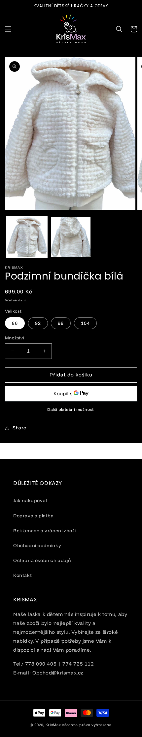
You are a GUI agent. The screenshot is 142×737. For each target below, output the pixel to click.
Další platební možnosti (71, 409)
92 (38, 323)
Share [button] (19, 428)
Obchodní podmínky (37, 545)
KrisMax (53, 724)
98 (61, 323)
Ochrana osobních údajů (42, 560)
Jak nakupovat (30, 500)
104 (85, 323)
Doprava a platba (33, 516)
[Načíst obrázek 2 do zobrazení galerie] (71, 237)
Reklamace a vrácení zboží (44, 531)
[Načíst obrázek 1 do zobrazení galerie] (27, 237)
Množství (14, 337)
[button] (8, 29)
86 (15, 323)
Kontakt (22, 575)
